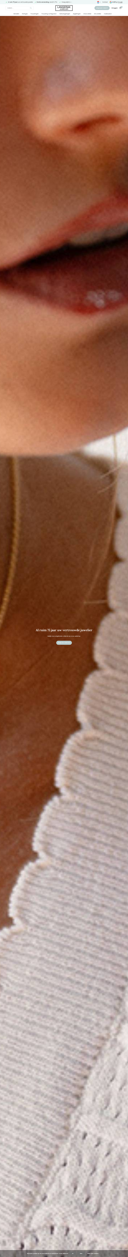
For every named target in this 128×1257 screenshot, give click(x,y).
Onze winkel (87, 14)
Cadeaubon (108, 14)
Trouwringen (34, 14)
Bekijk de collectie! (64, 643)
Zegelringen (77, 14)
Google (120, 2)
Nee (81, 1253)
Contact (105, 2)
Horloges (25, 14)
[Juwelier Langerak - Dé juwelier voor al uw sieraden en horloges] (64, 8)
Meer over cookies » (93, 1253)
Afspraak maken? (102, 8)
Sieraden (16, 14)
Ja (72, 1253)
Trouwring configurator (49, 14)
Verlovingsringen (64, 14)
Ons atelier (97, 14)
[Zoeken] (30, 8)
